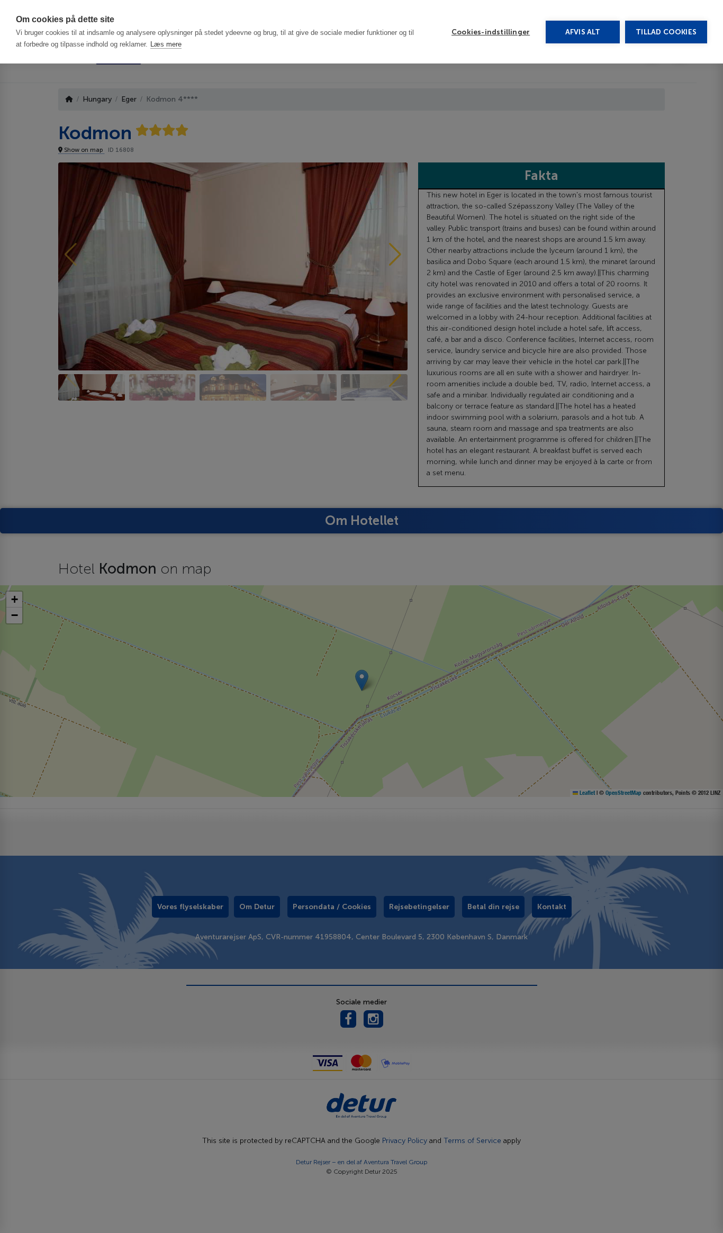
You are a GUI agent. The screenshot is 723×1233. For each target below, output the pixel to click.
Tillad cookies (666, 32)
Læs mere (166, 44)
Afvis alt (583, 32)
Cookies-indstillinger (490, 32)
